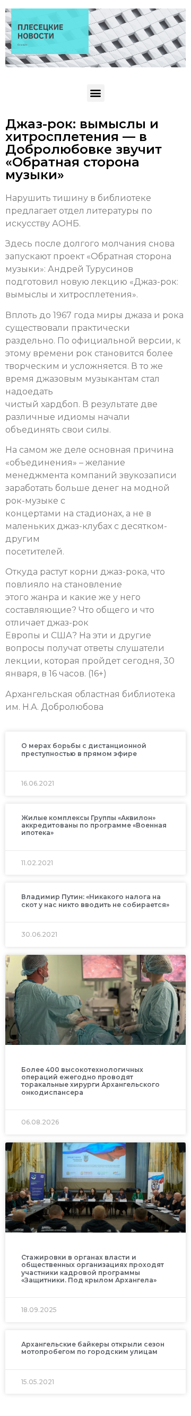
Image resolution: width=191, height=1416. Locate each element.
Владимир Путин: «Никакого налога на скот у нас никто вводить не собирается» (95, 900)
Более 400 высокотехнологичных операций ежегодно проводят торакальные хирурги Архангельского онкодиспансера (90, 1081)
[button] (96, 93)
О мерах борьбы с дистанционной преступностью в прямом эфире (83, 749)
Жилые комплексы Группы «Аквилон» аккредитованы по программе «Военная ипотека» (94, 825)
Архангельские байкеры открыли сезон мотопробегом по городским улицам (92, 1348)
